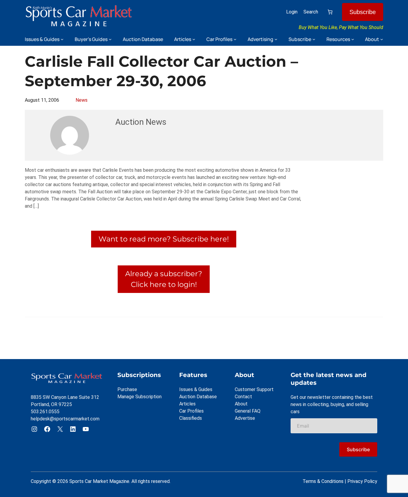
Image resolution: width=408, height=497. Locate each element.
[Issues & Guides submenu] (62, 39)
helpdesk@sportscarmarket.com (65, 419)
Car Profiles (191, 411)
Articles (187, 404)
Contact (243, 396)
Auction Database (198, 396)
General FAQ (247, 411)
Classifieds (190, 418)
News (82, 100)
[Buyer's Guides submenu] (110, 39)
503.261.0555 (45, 411)
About (241, 404)
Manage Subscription (139, 396)
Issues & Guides (195, 389)
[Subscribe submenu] (313, 39)
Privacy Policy (362, 481)
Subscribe (362, 12)
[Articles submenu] (193, 39)
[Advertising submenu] (275, 39)
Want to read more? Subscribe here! (164, 239)
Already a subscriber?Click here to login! (163, 279)
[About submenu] (381, 39)
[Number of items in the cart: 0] (330, 12)
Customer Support (254, 389)
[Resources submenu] (352, 39)
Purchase (127, 389)
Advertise (245, 418)
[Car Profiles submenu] (235, 39)
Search (310, 12)
